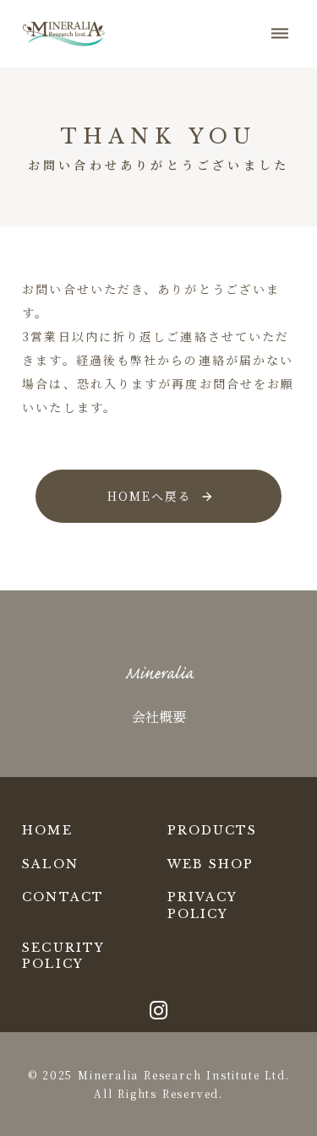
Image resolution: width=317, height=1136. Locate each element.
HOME (47, 830)
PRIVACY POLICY (202, 905)
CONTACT (63, 897)
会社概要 (159, 717)
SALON (50, 864)
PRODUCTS (212, 830)
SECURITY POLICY (63, 956)
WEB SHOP (210, 864)
